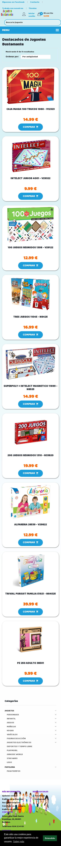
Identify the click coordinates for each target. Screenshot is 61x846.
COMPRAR (29, 127)
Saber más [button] (18, 841)
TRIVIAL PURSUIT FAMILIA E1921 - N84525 (30, 593)
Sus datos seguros (11, 802)
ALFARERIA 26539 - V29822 (30, 524)
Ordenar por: (12, 56)
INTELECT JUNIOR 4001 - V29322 (30, 178)
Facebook (40, 795)
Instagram (40, 799)
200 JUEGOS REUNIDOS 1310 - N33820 (30, 455)
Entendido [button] (50, 838)
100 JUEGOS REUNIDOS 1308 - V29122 (30, 247)
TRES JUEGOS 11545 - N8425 (30, 317)
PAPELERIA (10, 767)
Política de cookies (11, 809)
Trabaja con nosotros (12, 8)
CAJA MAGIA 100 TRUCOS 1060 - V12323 (31, 109)
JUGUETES (9, 710)
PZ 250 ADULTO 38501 (30, 663)
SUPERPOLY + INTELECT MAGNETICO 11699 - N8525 (30, 388)
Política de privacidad (12, 799)
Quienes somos (9, 795)
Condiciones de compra (13, 806)
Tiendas (33, 8)
